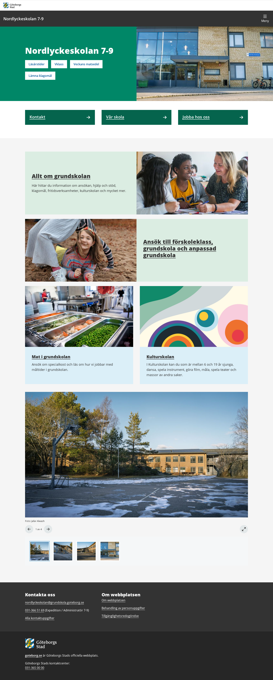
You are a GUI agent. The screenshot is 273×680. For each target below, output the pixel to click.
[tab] (40, 551)
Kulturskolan (160, 356)
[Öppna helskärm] (244, 529)
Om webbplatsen (113, 600)
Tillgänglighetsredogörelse (120, 616)
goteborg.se (33, 655)
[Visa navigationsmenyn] (265, 19)
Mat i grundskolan (51, 356)
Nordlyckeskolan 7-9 (23, 18)
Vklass (59, 64)
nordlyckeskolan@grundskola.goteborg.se (54, 602)
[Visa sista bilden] (29, 529)
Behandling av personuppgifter (123, 608)
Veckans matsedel (86, 64)
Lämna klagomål (40, 76)
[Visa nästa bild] (48, 529)
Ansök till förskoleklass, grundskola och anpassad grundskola (179, 248)
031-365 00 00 (34, 668)
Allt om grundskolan (61, 176)
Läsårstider (37, 64)
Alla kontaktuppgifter (39, 618)
